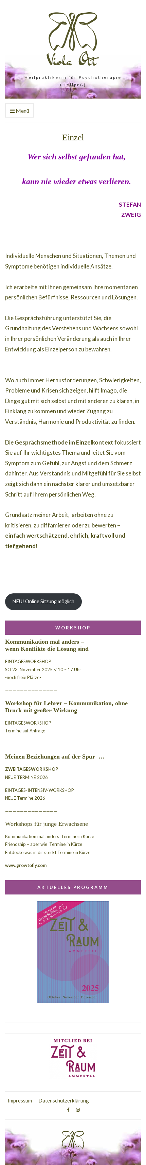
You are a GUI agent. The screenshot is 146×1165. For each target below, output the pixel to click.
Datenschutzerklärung (63, 1100)
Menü (22, 110)
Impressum (20, 1100)
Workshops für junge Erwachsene (46, 823)
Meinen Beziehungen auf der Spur (51, 756)
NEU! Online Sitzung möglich (43, 601)
